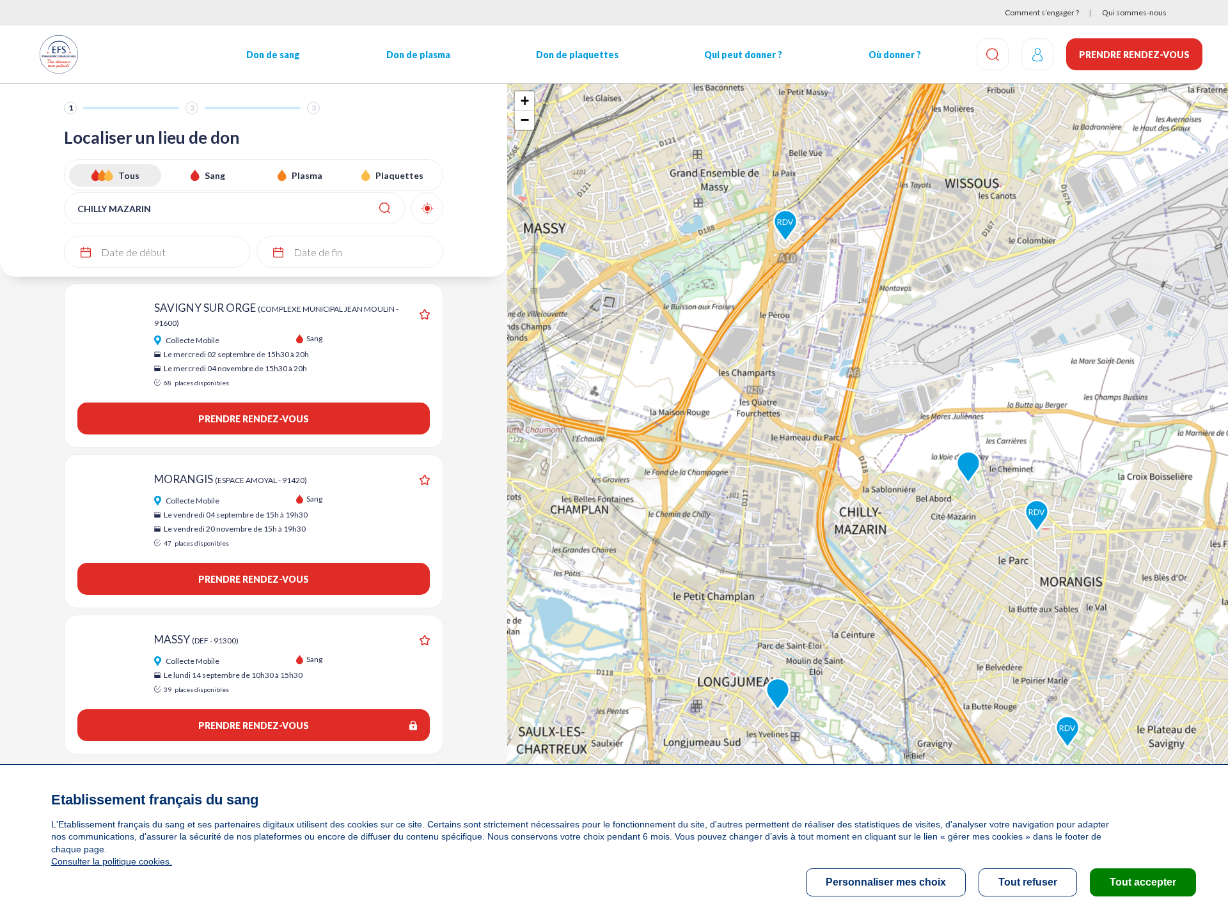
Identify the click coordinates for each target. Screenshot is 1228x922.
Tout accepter (1143, 882)
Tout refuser (1027, 882)
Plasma (307, 175)
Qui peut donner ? (743, 54)
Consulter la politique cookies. (111, 861)
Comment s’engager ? (1042, 12)
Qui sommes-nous (1134, 12)
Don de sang (273, 54)
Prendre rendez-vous (1134, 54)
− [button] (525, 120)
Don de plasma (418, 54)
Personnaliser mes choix (886, 882)
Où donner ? (895, 54)
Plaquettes (399, 175)
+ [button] (525, 101)
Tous (128, 175)
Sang (215, 175)
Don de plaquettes (577, 54)
